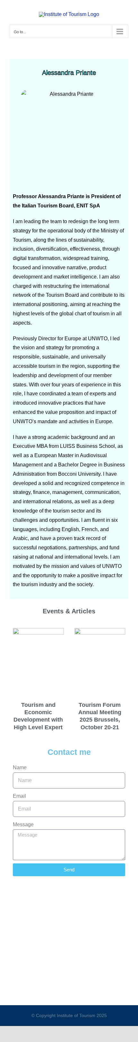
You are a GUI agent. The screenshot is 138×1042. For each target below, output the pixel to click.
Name (20, 767)
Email (19, 796)
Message (23, 824)
